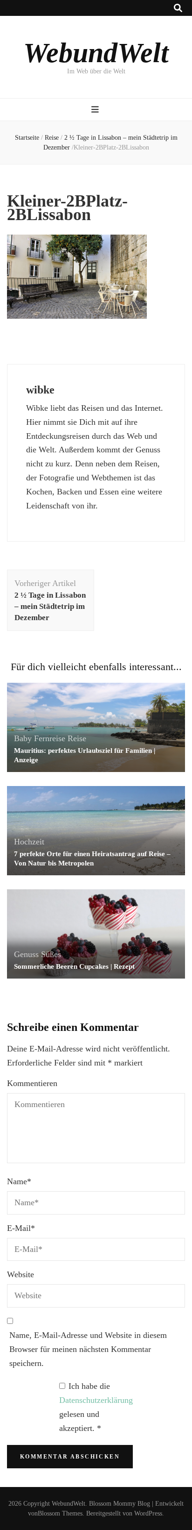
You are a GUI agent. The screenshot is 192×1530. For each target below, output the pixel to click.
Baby (23, 738)
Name (19, 1181)
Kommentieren (32, 1083)
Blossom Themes (60, 1513)
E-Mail (21, 1228)
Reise (52, 137)
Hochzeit (29, 841)
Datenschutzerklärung (96, 1400)
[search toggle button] (178, 8)
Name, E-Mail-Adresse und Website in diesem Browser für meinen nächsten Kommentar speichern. (88, 1349)
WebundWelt (96, 52)
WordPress (148, 1513)
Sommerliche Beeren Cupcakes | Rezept (74, 966)
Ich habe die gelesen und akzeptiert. (96, 1406)
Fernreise (49, 738)
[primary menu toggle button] (96, 109)
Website (20, 1274)
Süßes (51, 954)
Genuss (26, 954)
